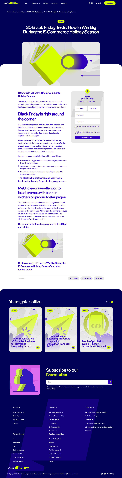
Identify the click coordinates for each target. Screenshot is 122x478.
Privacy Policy (50, 389)
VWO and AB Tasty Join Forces (95, 423)
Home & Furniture (54, 457)
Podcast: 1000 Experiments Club (95, 412)
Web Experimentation (56, 412)
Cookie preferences (72, 474)
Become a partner (18, 420)
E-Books (23, 12)
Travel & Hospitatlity (55, 439)
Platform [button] (26, 3)
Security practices (18, 412)
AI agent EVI (53, 431)
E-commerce (53, 446)
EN (92, 3)
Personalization (54, 420)
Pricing (45, 3)
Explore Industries (56, 434)
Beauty (51, 443)
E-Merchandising (54, 427)
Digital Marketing (18, 457)
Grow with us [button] (36, 3)
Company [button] (64, 3)
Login (99, 3)
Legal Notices (39, 474)
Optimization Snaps (91, 416)
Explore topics (18, 434)
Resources (54, 3)
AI (13, 439)
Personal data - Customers (59, 474)
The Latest (89, 407)
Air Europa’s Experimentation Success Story (99, 427)
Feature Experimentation (57, 416)
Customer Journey (19, 450)
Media (51, 461)
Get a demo (109, 3)
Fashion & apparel (55, 450)
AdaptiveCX (89, 420)
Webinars (88, 431)
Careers (15, 423)
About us (16, 407)
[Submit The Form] (110, 382)
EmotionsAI (52, 423)
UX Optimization (18, 461)
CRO (14, 446)
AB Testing (16, 443)
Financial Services (55, 454)
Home (9, 12)
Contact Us (16, 416)
